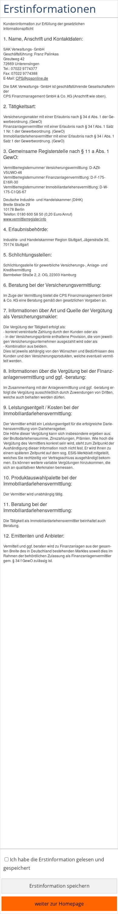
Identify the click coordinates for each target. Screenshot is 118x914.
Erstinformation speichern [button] (59, 886)
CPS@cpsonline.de (32, 78)
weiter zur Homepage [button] (59, 903)
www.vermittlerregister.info (24, 218)
